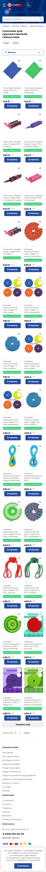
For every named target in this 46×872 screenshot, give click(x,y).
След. (27, 733)
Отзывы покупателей (12, 819)
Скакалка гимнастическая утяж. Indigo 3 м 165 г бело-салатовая (12, 533)
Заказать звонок (11, 838)
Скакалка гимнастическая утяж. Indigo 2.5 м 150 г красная (11, 589)
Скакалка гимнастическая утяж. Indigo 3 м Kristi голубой (10, 365)
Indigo (6, 43)
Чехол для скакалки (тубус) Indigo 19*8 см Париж (12, 251)
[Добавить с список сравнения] (19, 61)
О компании (7, 800)
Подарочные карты (11, 768)
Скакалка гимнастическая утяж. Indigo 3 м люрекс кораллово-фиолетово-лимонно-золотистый (33, 252)
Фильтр (12, 52)
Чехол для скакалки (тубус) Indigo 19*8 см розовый (33, 197)
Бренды (6, 790)
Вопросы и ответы (10, 783)
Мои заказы (7, 752)
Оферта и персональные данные (17, 779)
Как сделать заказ (10, 756)
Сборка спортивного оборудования (19, 775)
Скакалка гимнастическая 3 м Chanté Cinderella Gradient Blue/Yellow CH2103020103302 (12, 477)
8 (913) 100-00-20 (28, 5)
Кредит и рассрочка (11, 771)
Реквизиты (7, 808)
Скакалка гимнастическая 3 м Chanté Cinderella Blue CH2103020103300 (33, 477)
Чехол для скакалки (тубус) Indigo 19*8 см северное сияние (12, 197)
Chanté (16, 43)
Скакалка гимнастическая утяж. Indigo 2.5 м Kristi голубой (32, 421)
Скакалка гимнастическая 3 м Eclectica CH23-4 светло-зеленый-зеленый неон (12, 645)
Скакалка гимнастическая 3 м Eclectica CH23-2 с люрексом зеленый (33, 701)
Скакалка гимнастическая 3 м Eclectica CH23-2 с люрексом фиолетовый (12, 701)
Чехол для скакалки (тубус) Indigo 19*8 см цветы (12, 144)
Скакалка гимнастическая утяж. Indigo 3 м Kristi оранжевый (31, 308)
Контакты (6, 804)
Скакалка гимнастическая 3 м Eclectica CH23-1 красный (33, 645)
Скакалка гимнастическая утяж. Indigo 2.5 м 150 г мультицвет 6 (32, 533)
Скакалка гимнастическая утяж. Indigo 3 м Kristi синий (10, 308)
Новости (6, 812)
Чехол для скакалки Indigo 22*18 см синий (12, 90)
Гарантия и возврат (11, 764)
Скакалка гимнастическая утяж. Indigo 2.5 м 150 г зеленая (32, 589)
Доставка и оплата (10, 760)
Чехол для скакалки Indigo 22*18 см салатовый (33, 90)
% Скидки (6, 787)
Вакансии (6, 815)
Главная (5, 26)
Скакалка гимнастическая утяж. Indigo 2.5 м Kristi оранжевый (11, 421)
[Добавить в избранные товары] (19, 65)
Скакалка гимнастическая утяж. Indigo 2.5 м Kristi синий (32, 365)
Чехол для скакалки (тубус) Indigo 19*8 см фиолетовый (33, 144)
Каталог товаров (19, 26)
